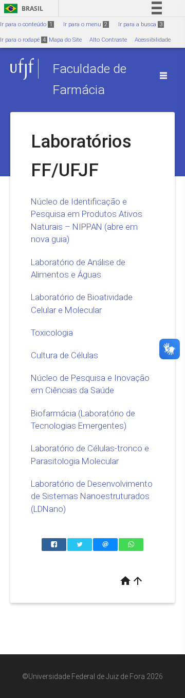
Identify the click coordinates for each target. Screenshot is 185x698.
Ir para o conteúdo (26, 24)
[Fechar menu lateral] (163, 75)
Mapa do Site (65, 39)
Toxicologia (52, 332)
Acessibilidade (153, 39)
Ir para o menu (85, 24)
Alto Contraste (108, 39)
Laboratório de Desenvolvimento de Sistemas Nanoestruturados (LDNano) (92, 496)
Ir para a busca (140, 24)
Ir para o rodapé (23, 39)
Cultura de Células (64, 355)
